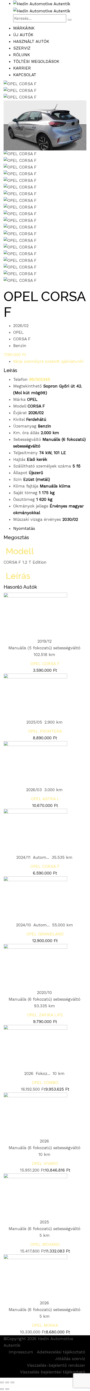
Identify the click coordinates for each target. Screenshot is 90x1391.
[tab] (45, 551)
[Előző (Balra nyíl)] (2, 1389)
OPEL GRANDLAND (45, 934)
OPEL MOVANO (45, 1244)
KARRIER (22, 68)
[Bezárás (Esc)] (2, 1382)
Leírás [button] (17, 576)
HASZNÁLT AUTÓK (31, 41)
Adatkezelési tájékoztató (61, 1352)
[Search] (70, 19)
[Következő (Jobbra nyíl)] (7, 1389)
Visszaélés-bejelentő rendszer (56, 1365)
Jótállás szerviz (70, 1358)
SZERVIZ (21, 48)
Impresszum (21, 1352)
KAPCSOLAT (24, 74)
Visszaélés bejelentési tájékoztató (52, 1372)
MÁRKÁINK (24, 28)
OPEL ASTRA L (45, 798)
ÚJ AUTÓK (23, 34)
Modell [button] (19, 551)
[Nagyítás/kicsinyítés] (12, 1382)
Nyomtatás (24, 528)
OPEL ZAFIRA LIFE (45, 1015)
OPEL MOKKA (45, 1325)
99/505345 (39, 379)
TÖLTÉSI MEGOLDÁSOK (36, 61)
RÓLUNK (21, 54)
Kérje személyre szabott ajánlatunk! (48, 361)
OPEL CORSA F (45, 663)
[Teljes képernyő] (7, 1382)
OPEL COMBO (45, 1082)
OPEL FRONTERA (45, 731)
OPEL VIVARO (45, 1163)
